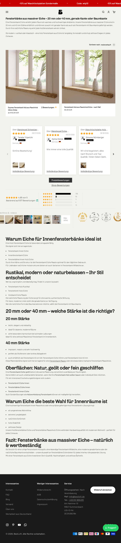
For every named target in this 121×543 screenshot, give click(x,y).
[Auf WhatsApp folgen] (25, 524)
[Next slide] (113, 154)
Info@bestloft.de (77, 496)
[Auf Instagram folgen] (7, 524)
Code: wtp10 (79, 3)
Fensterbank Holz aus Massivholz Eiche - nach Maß (82, 107)
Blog (8, 499)
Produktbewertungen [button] (60, 180)
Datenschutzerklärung (47, 499)
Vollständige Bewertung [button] (24, 171)
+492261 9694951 (76, 500)
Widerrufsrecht (44, 489)
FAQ (7, 494)
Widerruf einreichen (103, 490)
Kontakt (9, 489)
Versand (9, 504)
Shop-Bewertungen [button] (61, 185)
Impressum (42, 504)
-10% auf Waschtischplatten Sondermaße (35, 3)
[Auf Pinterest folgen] (13, 524)
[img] (19, 133)
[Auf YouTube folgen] (19, 524)
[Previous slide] (7, 154)
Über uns (10, 509)
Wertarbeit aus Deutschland (18, 514)
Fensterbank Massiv (58, 361)
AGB (39, 494)
